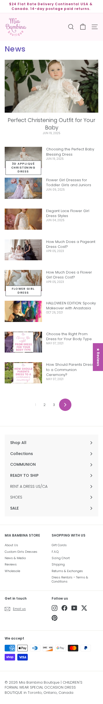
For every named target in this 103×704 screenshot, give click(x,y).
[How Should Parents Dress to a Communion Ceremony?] (23, 372)
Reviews (11, 564)
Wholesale (12, 571)
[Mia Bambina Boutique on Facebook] (64, 608)
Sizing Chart (61, 558)
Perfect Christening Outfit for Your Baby (51, 124)
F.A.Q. (55, 551)
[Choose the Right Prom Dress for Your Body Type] (23, 342)
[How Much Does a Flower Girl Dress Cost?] (23, 280)
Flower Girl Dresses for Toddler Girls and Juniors (68, 182)
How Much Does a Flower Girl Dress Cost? (69, 275)
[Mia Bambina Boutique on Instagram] (54, 608)
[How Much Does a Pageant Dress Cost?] (23, 250)
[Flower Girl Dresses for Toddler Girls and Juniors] (23, 188)
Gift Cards (59, 545)
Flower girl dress (23, 291)
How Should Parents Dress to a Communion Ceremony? (70, 369)
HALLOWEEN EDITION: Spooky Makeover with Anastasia (71, 305)
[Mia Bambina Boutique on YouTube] (74, 608)
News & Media (15, 558)
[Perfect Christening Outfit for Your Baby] (51, 86)
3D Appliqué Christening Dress (23, 168)
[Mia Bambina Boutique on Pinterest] (54, 618)
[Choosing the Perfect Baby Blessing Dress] (23, 157)
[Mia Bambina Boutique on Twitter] (84, 608)
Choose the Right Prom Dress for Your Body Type (69, 336)
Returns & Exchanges (67, 571)
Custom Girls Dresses (21, 551)
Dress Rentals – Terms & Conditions (70, 579)
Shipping (58, 564)
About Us (11, 545)
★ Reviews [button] (98, 357)
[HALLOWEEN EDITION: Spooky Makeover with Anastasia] (23, 311)
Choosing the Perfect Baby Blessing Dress (70, 152)
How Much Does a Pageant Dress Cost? (70, 244)
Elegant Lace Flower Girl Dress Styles (67, 213)
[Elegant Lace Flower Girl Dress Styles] (23, 219)
